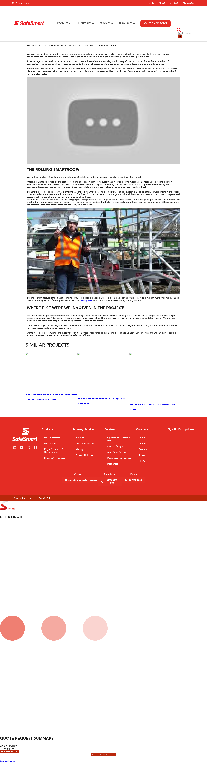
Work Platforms (52, 438)
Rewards (149, 3)
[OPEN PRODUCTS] (71, 23)
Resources (144, 455)
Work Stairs (50, 443)
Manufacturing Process (119, 458)
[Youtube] (21, 447)
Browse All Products (54, 458)
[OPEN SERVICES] (112, 23)
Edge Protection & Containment (53, 451)
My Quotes (188, 3)
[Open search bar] (179, 30)
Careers (143, 449)
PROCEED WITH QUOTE (100, 754)
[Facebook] (35, 447)
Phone (133, 474)
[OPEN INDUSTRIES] (93, 23)
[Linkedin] (14, 447)
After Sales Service (117, 452)
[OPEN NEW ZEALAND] (36, 2)
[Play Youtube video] (103, 120)
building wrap (86, 300)
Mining (79, 449)
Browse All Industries (86, 455)
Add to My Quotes (9, 751)
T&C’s (142, 461)
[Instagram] (28, 447)
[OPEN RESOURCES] (134, 23)
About (162, 3)
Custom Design (115, 446)
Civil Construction (85, 443)
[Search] (180, 36)
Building (80, 438)
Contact (174, 3)
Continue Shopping (7, 761)
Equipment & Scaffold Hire (118, 439)
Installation (112, 464)
